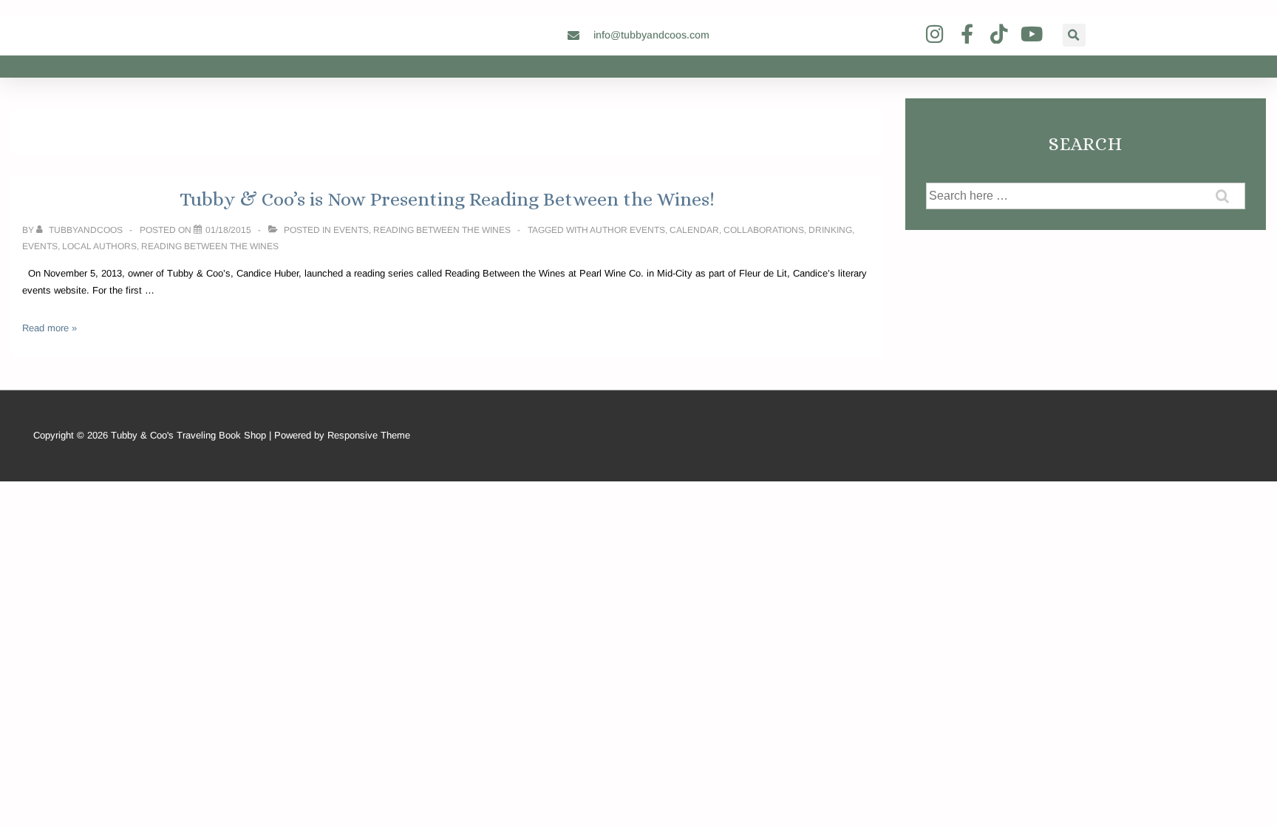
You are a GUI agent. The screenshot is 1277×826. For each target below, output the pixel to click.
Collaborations (763, 230)
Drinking (830, 230)
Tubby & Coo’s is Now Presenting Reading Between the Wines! (447, 199)
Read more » (49, 328)
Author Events (627, 230)
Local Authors (99, 246)
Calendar (694, 230)
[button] (1074, 35)
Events (351, 230)
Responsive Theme (368, 435)
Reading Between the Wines (442, 230)
